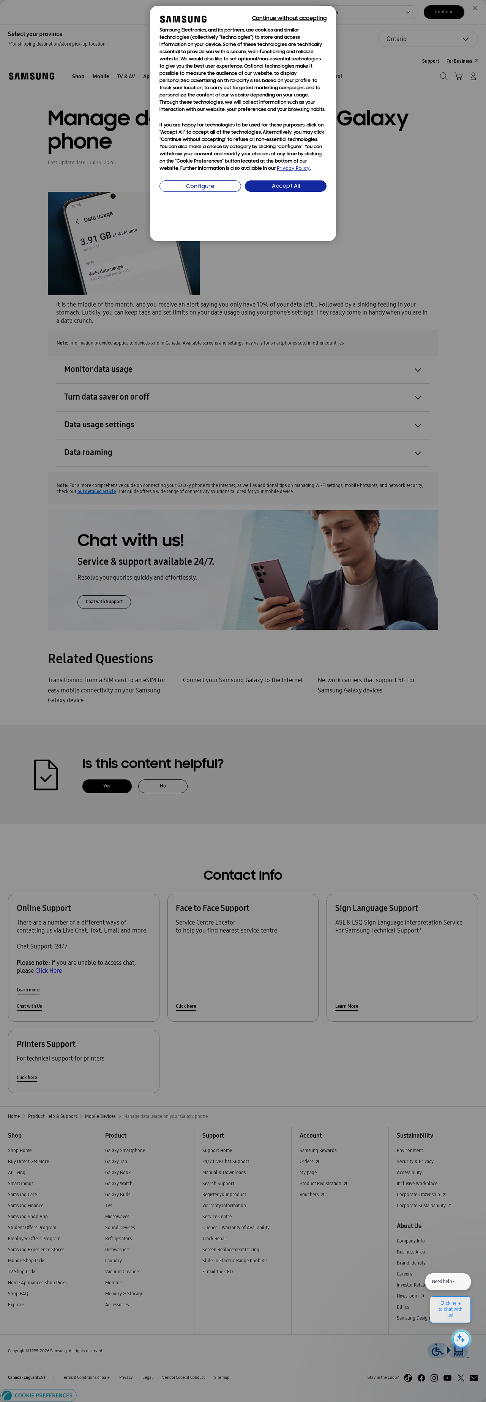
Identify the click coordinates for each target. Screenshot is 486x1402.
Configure (200, 187)
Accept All (286, 186)
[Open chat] (460, 1339)
